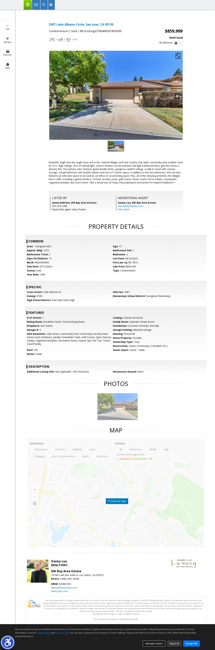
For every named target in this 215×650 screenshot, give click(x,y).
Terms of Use (62, 632)
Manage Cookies (154, 643)
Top (8, 29)
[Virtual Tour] (51, 5)
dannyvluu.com (59, 591)
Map (8, 68)
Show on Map (118, 501)
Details (7, 42)
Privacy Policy (43, 632)
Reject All (174, 643)
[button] (7, 642)
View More (124, 209)
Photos (8, 55)
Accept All (191, 643)
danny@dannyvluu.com (130, 206)
